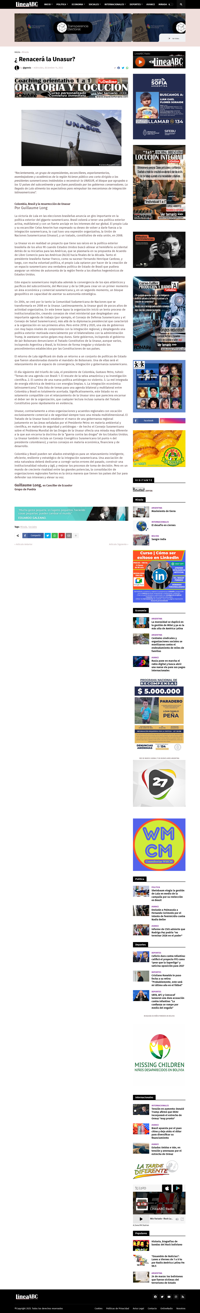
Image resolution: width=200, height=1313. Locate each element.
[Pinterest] (62, 535)
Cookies (98, 1308)
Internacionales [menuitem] (114, 4)
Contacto (152, 1308)
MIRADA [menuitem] (163, 4)
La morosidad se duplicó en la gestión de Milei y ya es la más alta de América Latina (168, 625)
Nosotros (180, 1308)
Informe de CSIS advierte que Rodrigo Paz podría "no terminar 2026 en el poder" (168, 932)
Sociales (32, 527)
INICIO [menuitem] (47, 4)
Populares (141, 1233)
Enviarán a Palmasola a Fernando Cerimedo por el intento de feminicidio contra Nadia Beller (168, 914)
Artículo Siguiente (118, 544)
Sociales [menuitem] (94, 4)
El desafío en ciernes (164, 525)
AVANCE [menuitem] (150, 4)
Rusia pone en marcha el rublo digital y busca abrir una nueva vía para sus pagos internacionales (168, 665)
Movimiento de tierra (164, 511)
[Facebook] (118, 68)
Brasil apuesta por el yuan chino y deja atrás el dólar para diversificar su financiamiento (167, 1133)
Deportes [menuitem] (135, 4)
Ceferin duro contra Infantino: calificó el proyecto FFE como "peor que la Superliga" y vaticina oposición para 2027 (168, 961)
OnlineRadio (166, 1308)
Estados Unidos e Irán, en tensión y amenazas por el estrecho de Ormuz (167, 1151)
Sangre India (159, 539)
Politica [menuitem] (61, 4)
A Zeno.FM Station (141, 1225)
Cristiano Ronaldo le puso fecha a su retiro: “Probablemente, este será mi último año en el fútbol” (167, 980)
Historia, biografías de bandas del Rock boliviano (167, 1243)
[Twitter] (123, 68)
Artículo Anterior (24, 544)
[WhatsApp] (127, 68)
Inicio (17, 52)
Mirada (25, 52)
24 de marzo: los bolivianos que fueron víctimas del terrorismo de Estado (167, 1279)
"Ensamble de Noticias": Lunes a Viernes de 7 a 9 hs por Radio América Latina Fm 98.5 (168, 1261)
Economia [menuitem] (77, 4)
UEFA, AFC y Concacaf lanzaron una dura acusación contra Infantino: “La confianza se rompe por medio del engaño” (168, 1001)
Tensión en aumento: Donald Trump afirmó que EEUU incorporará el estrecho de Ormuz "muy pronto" (168, 1113)
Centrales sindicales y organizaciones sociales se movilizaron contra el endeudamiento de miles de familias (168, 645)
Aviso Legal (138, 1308)
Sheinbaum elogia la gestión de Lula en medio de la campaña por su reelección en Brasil (168, 895)
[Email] (69, 535)
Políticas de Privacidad (117, 1308)
